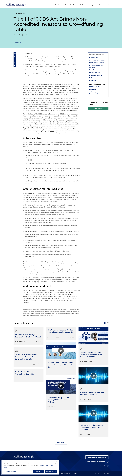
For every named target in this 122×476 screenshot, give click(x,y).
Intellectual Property (95, 75)
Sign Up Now (98, 108)
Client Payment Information (95, 462)
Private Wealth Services (96, 62)
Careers (114, 2)
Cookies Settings (11, 471)
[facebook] (104, 474)
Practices (58, 5)
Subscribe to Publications (97, 457)
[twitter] (98, 474)
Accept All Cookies (51, 471)
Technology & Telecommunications (95, 93)
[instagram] (101, 474)
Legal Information (65, 473)
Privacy (75, 473)
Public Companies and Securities (96, 66)
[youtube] (107, 474)
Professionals (69, 5)
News (110, 5)
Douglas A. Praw (18, 42)
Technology (92, 78)
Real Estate (92, 80)
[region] (30, 467)
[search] (115, 5)
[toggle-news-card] (104, 323)
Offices (107, 2)
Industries (82, 5)
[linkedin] (95, 474)
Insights (92, 5)
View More (60, 442)
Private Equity (93, 57)
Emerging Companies (96, 70)
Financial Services (94, 72)
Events (101, 5)
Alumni (102, 466)
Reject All (38, 471)
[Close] (57, 461)
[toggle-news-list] (107, 323)
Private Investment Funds (97, 60)
